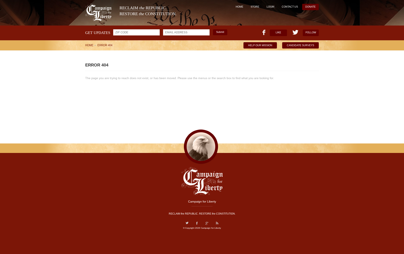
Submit (220, 32)
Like (278, 32)
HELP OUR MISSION (260, 45)
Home (239, 6)
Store (255, 6)
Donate (310, 6)
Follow (311, 32)
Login (270, 6)
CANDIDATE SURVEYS (300, 45)
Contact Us (290, 6)
